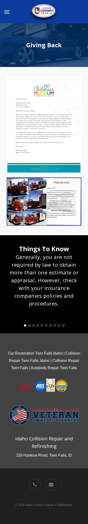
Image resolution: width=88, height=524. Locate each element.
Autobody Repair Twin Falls (54, 368)
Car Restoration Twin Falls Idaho (35, 353)
